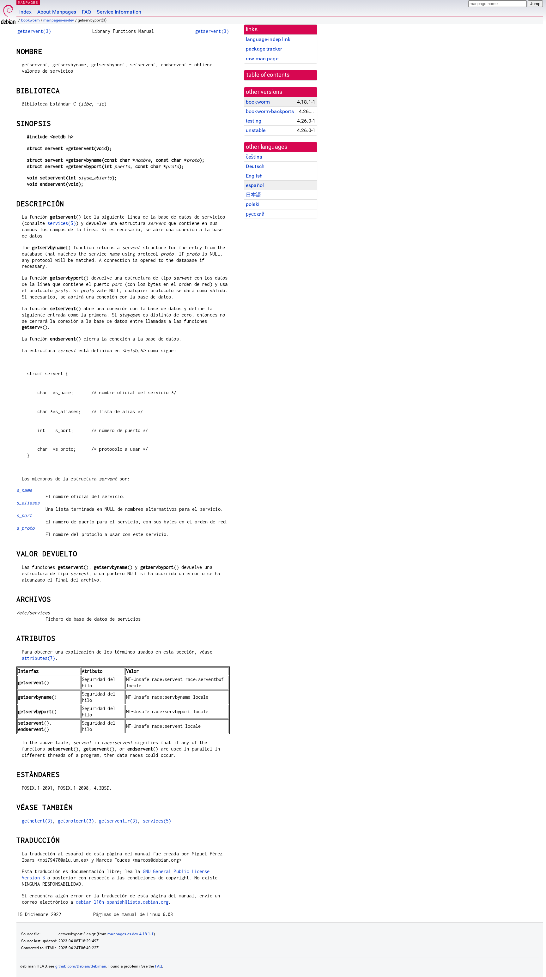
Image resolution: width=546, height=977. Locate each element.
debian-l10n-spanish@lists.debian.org (122, 902)
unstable (255, 130)
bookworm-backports (270, 111)
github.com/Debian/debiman (80, 966)
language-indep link (268, 39)
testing (253, 121)
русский (255, 214)
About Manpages (56, 12)
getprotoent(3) (76, 820)
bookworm (30, 20)
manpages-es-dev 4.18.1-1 (130, 934)
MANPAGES (28, 2)
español (255, 185)
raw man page (262, 59)
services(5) (61, 223)
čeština (254, 157)
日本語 (253, 195)
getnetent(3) (37, 820)
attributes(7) (38, 658)
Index (25, 12)
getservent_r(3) (118, 820)
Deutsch (255, 166)
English (254, 176)
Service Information (119, 12)
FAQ (86, 12)
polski (252, 204)
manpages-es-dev (58, 20)
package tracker (264, 49)
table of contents (268, 75)
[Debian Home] (8, 13)
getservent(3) (34, 31)
